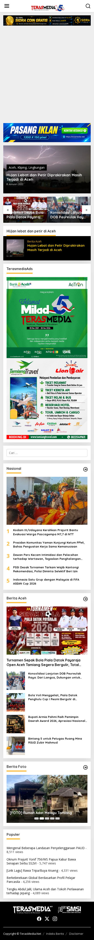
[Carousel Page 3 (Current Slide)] (47, 818)
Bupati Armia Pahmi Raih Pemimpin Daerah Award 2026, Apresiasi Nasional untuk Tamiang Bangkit (56, 719)
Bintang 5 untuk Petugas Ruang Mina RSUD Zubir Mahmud (55, 740)
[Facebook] (39, 919)
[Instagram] (55, 919)
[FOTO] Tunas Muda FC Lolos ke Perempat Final (45, 810)
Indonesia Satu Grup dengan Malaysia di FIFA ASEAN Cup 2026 (46, 581)
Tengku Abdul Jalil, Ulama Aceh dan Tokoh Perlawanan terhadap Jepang (45, 891)
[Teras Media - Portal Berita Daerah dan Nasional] (48, 7)
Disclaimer (76, 933)
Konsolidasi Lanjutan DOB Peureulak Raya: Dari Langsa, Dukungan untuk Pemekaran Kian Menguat (25, 214)
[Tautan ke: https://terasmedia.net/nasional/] (85, 469)
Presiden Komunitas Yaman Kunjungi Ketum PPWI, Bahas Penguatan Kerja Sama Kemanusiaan (49, 544)
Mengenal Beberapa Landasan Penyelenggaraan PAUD (46, 848)
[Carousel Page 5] (57, 818)
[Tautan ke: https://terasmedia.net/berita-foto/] (85, 767)
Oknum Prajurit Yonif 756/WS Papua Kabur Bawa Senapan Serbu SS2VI (41, 861)
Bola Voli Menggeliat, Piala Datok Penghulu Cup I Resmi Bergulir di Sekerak (68, 214)
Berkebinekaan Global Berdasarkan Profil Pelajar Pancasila (41, 880)
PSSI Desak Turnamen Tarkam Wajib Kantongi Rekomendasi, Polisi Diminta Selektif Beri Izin (46, 569)
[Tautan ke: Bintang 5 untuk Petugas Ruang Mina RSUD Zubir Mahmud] (16, 745)
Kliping (22, 167)
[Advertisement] (47, 76)
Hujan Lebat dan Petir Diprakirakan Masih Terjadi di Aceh (44, 177)
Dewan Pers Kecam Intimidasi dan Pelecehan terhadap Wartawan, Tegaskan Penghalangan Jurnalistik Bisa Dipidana (47, 557)
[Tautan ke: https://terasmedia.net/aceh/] (85, 599)
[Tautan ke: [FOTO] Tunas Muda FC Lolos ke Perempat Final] (47, 799)
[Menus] (6, 6)
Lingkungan (36, 167)
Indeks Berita (55, 933)
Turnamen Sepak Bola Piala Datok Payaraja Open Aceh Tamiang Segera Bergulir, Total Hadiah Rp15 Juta (43, 662)
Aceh (12, 167)
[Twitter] (47, 919)
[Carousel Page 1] (36, 818)
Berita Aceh (34, 241)
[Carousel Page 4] (52, 818)
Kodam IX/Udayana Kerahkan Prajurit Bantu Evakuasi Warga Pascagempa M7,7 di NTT (45, 532)
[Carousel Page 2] (42, 818)
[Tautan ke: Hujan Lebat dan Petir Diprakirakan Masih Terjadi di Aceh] (15, 248)
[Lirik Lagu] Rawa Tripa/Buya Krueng (32, 870)
